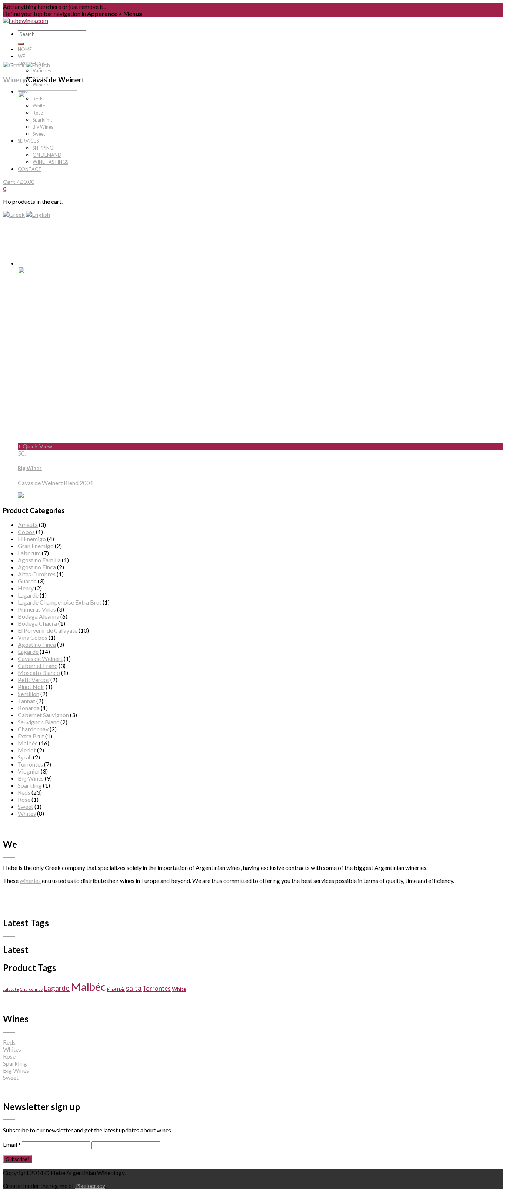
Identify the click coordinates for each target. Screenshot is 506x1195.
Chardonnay (33, 728)
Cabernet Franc (37, 665)
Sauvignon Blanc (38, 721)
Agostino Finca (37, 566)
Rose (24, 799)
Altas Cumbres (37, 573)
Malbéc (28, 743)
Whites (27, 813)
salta (134, 988)
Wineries (42, 84)
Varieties (42, 70)
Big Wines (31, 778)
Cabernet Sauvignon (43, 714)
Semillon (28, 693)
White (179, 989)
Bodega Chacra (37, 623)
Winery (14, 80)
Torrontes (30, 764)
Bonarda (29, 707)
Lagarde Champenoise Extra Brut (59, 602)
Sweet (25, 806)
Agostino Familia (39, 559)
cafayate (11, 989)
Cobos (26, 531)
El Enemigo (32, 538)
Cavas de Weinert (40, 658)
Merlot (27, 750)
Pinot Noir (31, 686)
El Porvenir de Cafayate (47, 630)
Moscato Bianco (39, 672)
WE (21, 56)
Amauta (28, 524)
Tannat (26, 700)
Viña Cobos (32, 637)
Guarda (27, 581)
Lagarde (28, 595)
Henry (26, 588)
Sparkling (30, 785)
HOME (25, 49)
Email (12, 1144)
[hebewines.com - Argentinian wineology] (25, 20)
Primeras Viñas (37, 609)
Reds (24, 792)
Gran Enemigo (36, 545)
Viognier (29, 771)
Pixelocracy (90, 1185)
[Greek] (14, 214)
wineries (30, 880)
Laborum (29, 552)
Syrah (25, 757)
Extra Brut (31, 735)
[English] (38, 65)
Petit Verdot (33, 679)
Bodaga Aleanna (38, 616)
